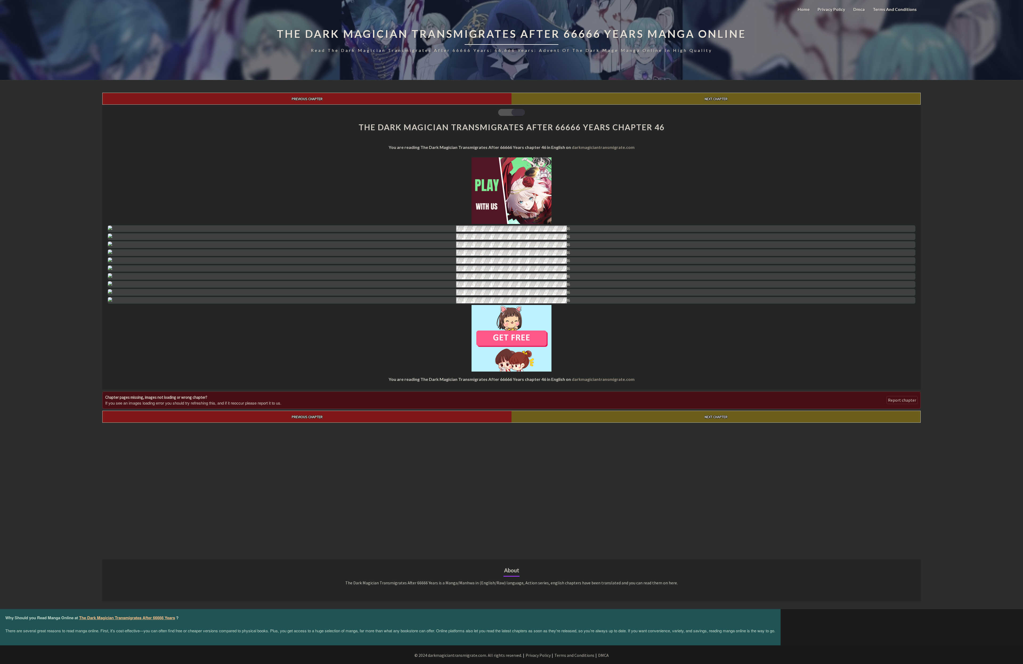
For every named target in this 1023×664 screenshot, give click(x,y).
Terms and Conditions (895, 9)
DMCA (603, 655)
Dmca (859, 9)
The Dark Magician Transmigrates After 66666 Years (127, 618)
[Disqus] (511, 489)
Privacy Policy (831, 9)
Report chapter (902, 400)
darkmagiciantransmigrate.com (603, 147)
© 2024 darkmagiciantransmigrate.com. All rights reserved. (468, 655)
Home (804, 9)
